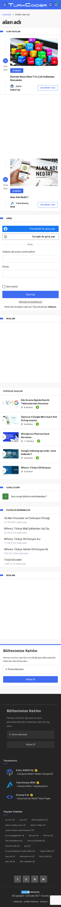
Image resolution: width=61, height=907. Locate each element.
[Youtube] (43, 879)
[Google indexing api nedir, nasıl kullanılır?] (11, 453)
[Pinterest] (34, 879)
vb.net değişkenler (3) (14, 835)
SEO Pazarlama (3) (40, 820)
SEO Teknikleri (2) (27, 861)
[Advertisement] (30, 125)
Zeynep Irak (22, 795)
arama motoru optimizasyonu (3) (19, 830)
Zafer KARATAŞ (25, 770)
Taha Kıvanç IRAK (25, 782)
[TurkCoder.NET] (27, 4)
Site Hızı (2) (48, 835)
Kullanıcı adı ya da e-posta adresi (18, 251)
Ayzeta (45, 895)
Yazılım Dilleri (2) (47, 851)
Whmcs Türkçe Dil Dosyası (36, 467)
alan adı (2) (10, 861)
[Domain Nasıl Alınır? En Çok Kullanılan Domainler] (34, 52)
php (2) (27, 846)
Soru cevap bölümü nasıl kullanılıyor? (29, 496)
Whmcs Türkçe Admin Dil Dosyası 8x (26, 549)
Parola (5, 266)
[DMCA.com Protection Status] (30, 891)
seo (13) (23, 820)
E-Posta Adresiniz (15, 669)
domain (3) (33, 835)
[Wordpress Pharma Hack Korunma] (11, 437)
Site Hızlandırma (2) (13, 841)
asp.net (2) (10, 856)
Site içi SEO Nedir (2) (36, 841)
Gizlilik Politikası (31, 901)
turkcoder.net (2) (27, 856)
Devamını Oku (47, 88)
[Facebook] (17, 879)
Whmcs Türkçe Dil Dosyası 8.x (22, 539)
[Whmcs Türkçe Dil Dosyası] (11, 470)
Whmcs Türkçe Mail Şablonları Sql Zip (26, 528)
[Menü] (4, 4)
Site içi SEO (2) (45, 856)
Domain (17, 71)
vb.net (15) (10, 820)
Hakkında (17, 901)
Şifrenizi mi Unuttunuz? (30, 301)
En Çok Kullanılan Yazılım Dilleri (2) (20, 851)
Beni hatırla (12, 286)
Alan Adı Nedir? (19, 197)
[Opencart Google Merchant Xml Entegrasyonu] (11, 420)
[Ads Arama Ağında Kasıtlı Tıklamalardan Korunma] (11, 403)
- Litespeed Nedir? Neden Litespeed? (34, 773)
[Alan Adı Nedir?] (34, 172)
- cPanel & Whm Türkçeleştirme (32, 786)
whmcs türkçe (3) (38, 825)
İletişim (44, 901)
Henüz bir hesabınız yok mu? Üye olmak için (30, 306)
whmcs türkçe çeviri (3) (15, 825)
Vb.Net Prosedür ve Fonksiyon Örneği (27, 518)
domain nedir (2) (12, 846)
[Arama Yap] (50, 4)
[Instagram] (26, 879)
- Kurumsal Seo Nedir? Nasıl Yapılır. (33, 798)
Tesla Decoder (13, 559)
